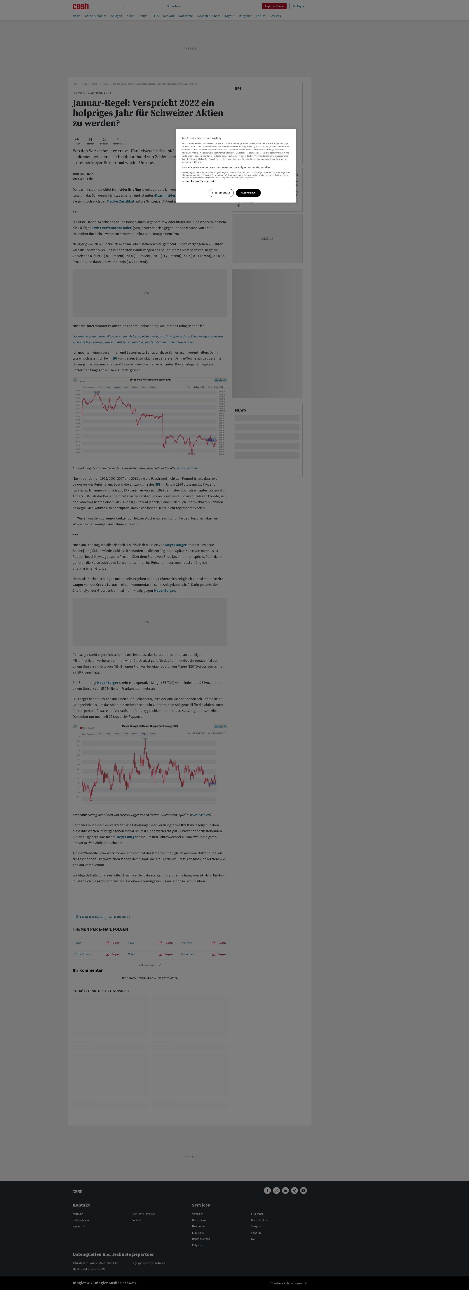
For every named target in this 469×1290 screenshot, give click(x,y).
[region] (236, 166)
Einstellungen (221, 192)
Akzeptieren (248, 192)
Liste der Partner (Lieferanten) (198, 181)
